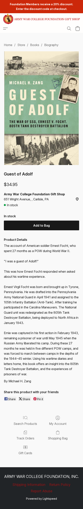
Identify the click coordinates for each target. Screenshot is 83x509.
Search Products (25, 424)
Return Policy (59, 485)
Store (21, 45)
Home (8, 45)
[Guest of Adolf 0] (41, 108)
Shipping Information (29, 485)
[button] (41, 18)
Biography (51, 45)
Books (34, 45)
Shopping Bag (58, 438)
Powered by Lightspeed (41, 498)
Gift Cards (25, 453)
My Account (57, 424)
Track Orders (25, 438)
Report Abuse (41, 491)
